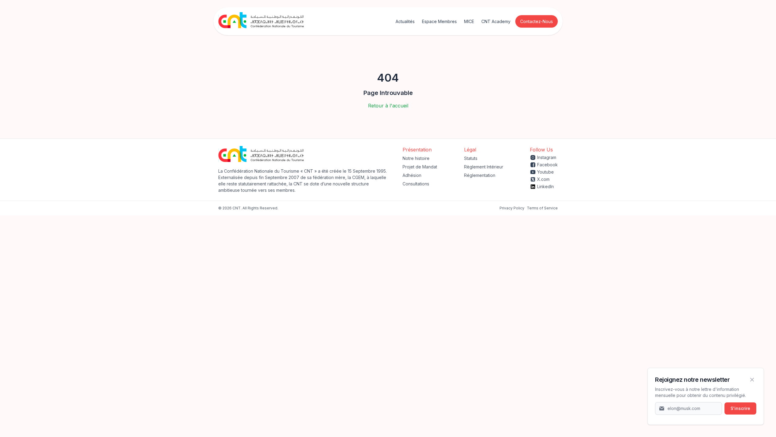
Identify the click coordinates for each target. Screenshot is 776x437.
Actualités (405, 21)
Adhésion (412, 175)
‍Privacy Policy (512, 208)
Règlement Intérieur (483, 166)
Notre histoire (416, 158)
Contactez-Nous (536, 21)
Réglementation (479, 175)
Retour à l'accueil (388, 106)
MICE (469, 21)
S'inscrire (740, 408)
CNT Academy (495, 21)
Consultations (416, 183)
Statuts (470, 158)
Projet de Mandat (420, 166)
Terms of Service (542, 208)
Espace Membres (439, 21)
